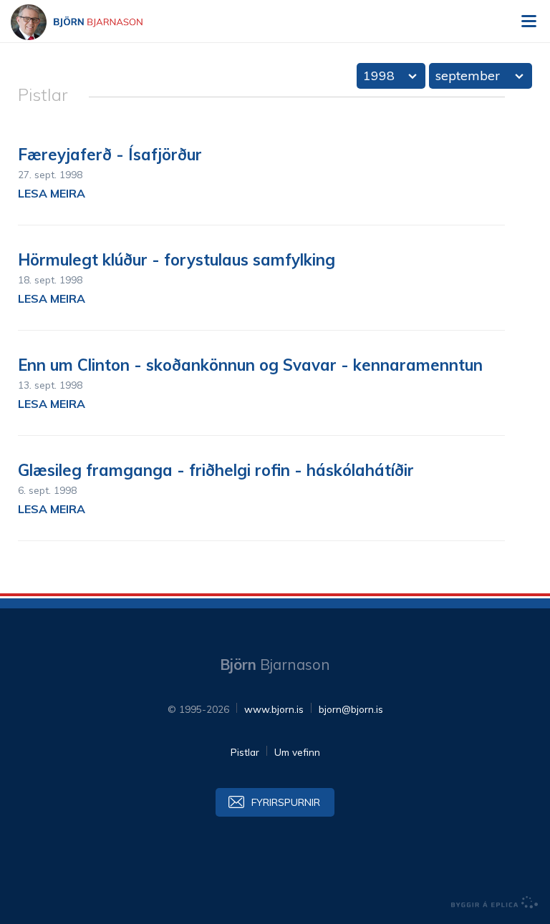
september (467, 75)
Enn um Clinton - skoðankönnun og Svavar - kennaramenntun (250, 365)
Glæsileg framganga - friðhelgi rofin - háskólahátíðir (216, 470)
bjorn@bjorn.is (351, 709)
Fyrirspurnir (285, 802)
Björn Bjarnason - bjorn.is (89, 22)
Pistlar (245, 752)
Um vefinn (297, 752)
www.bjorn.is (274, 709)
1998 (379, 75)
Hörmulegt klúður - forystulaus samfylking (176, 260)
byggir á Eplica (494, 902)
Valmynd (528, 21)
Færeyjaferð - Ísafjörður (110, 155)
